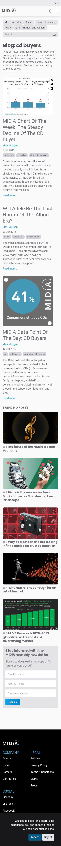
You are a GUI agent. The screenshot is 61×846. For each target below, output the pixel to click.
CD (5, 354)
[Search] (51, 12)
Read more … (10, 195)
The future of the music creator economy (29, 449)
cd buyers (9, 155)
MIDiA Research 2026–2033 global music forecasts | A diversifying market (26, 637)
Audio (8, 27)
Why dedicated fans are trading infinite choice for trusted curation (30, 544)
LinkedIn (8, 797)
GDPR (34, 778)
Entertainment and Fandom (30, 27)
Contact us (9, 778)
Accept (34, 837)
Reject (48, 837)
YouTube (8, 803)
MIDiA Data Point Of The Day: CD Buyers (25, 335)
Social (28, 22)
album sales (33, 237)
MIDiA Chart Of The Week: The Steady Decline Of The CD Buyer (24, 130)
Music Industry (13, 22)
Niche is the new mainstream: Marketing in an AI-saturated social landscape (30, 496)
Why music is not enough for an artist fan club (29, 589)
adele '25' (18, 237)
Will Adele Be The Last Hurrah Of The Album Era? (28, 215)
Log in (56, 3)
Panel (6, 765)
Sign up (13, 702)
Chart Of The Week (38, 155)
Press (33, 785)
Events (7, 758)
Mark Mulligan (10, 145)
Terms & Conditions (42, 772)
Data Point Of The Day (34, 354)
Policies (35, 758)
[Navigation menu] (55, 11)
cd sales (22, 155)
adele (6, 237)
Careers (7, 772)
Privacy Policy (38, 765)
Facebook (9, 810)
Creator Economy (46, 22)
